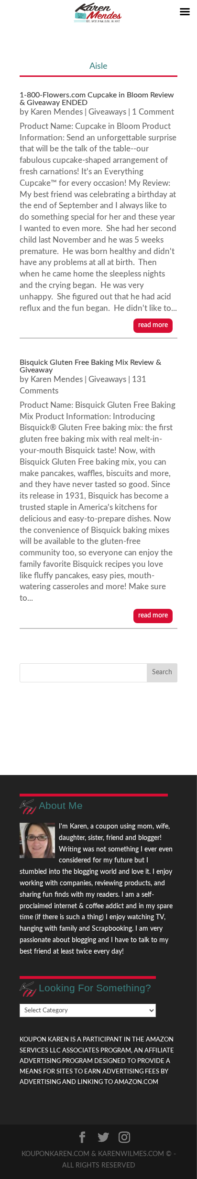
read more (153, 325)
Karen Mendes (57, 112)
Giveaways (107, 112)
